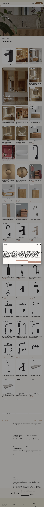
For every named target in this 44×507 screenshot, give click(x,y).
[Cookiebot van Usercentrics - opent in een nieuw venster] (37, 244)
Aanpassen (21, 261)
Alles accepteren (34, 261)
